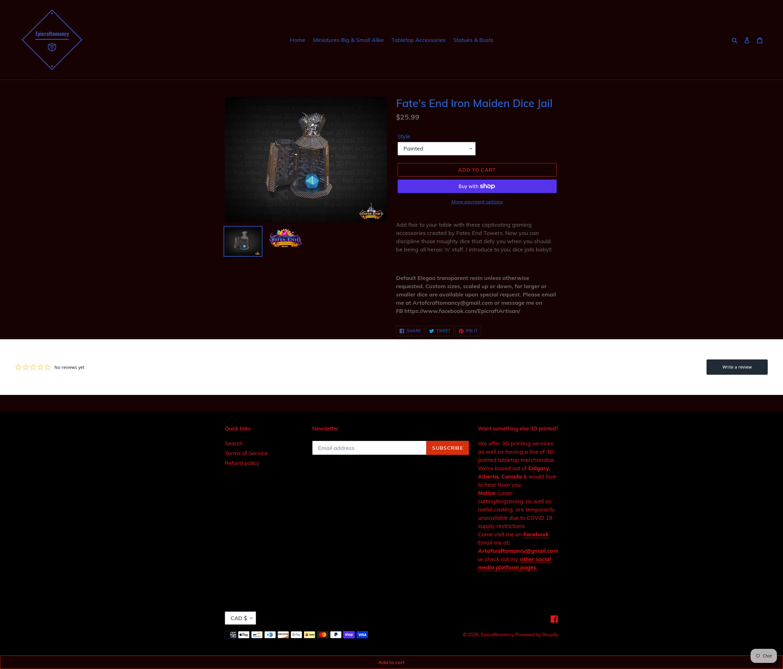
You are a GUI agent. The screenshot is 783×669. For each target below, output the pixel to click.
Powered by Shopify (536, 634)
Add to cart (391, 662)
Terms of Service (246, 453)
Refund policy (242, 462)
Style (404, 136)
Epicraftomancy (497, 634)
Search (234, 443)
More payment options (477, 202)
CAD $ (239, 618)
